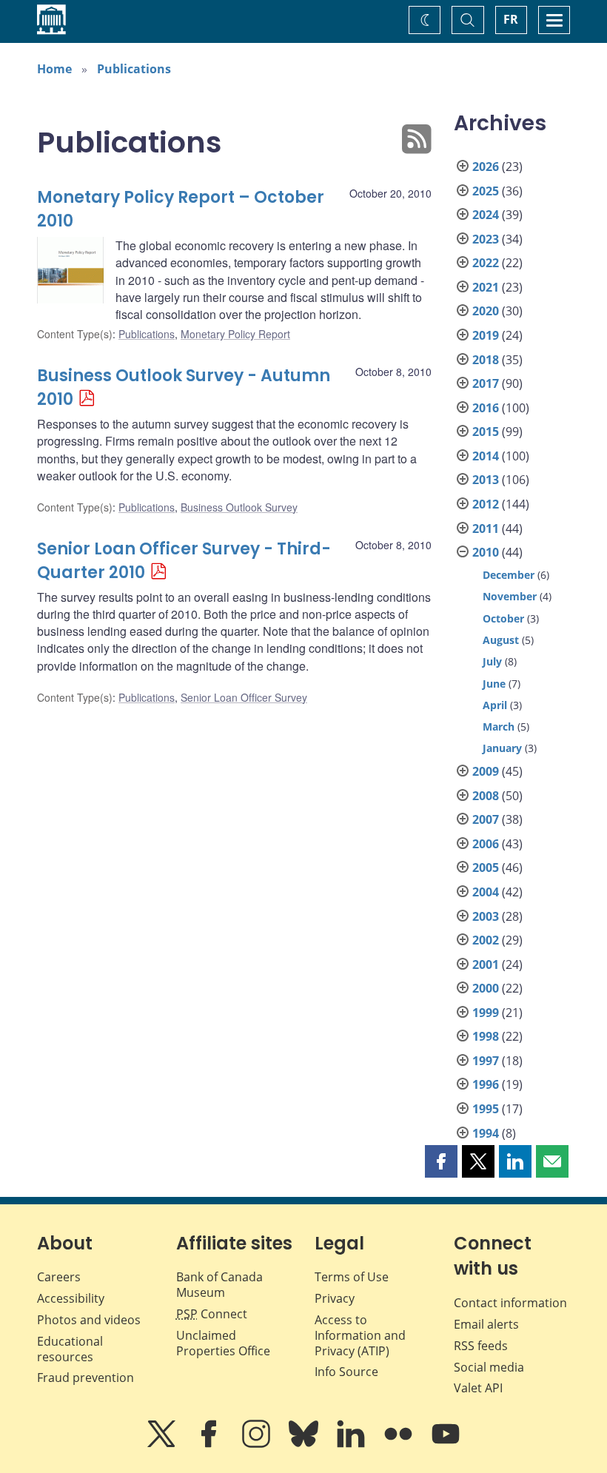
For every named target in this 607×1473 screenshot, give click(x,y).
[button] (441, 1161)
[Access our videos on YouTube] (445, 1444)
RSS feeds (481, 1346)
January (502, 748)
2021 (485, 287)
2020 (485, 311)
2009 (485, 771)
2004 (485, 892)
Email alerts (486, 1324)
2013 (485, 480)
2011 (485, 528)
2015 (485, 431)
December (508, 575)
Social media (489, 1367)
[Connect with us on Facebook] (210, 1444)
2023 (485, 239)
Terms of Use (352, 1277)
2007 (485, 819)
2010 (485, 552)
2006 (485, 844)
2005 (485, 867)
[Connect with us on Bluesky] (305, 1444)
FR (510, 19)
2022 (485, 263)
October (503, 618)
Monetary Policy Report (235, 333)
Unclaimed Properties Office (223, 1343)
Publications (134, 69)
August (501, 640)
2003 (485, 916)
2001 (485, 964)
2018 (485, 360)
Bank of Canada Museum (219, 1285)
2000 (485, 988)
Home (54, 69)
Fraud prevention (85, 1377)
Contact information (510, 1303)
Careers (59, 1277)
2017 (485, 383)
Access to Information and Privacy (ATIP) (360, 1335)
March (498, 726)
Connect (211, 1314)
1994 (485, 1133)
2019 (485, 335)
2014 (485, 456)
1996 (485, 1084)
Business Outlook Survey (239, 507)
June (494, 684)
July (492, 661)
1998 (485, 1036)
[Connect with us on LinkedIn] (352, 1444)
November (510, 596)
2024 (485, 215)
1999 (485, 1012)
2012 (485, 504)
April (495, 705)
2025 (485, 191)
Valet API (478, 1388)
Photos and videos (89, 1320)
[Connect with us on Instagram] (257, 1444)
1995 (485, 1109)
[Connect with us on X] (163, 1444)
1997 (485, 1061)
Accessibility (70, 1298)
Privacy (335, 1298)
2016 (485, 408)
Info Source (346, 1371)
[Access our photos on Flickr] (399, 1444)
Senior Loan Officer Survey (244, 697)
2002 (485, 940)
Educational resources (70, 1349)
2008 (485, 796)
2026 (485, 166)
